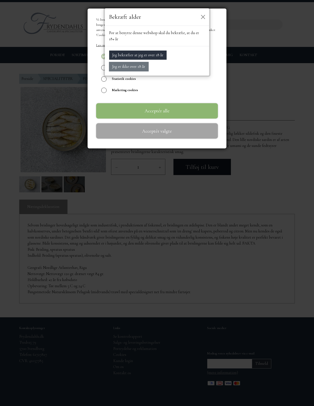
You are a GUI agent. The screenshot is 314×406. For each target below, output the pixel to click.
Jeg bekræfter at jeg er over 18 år (137, 54)
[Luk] (203, 17)
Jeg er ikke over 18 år (128, 66)
